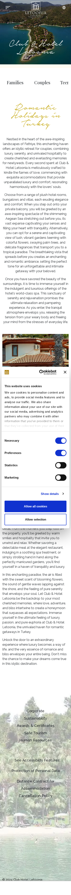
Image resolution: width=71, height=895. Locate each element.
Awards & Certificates (35, 726)
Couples (42, 82)
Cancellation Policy (35, 796)
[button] (64, 8)
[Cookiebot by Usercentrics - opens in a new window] (41, 372)
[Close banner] (65, 372)
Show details (50, 493)
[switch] (60, 453)
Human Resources (35, 740)
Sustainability (35, 718)
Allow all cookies (35, 506)
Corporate (35, 711)
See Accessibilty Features (37, 760)
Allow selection (35, 519)
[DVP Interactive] (59, 880)
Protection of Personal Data (35, 771)
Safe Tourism (35, 733)
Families (15, 82)
